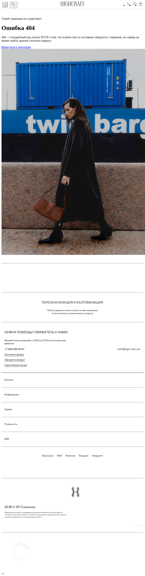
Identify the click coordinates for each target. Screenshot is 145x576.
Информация (12, 395)
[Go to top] (3, 573)
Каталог (9, 380)
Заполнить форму (14, 355)
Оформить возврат (15, 360)
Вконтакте (48, 456)
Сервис (8, 409)
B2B (7, 439)
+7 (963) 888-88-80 (14, 349)
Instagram (97, 456)
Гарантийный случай (16, 365)
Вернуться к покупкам (16, 47)
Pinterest (70, 456)
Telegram (84, 456)
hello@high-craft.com (128, 349)
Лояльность (11, 424)
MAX (59, 456)
